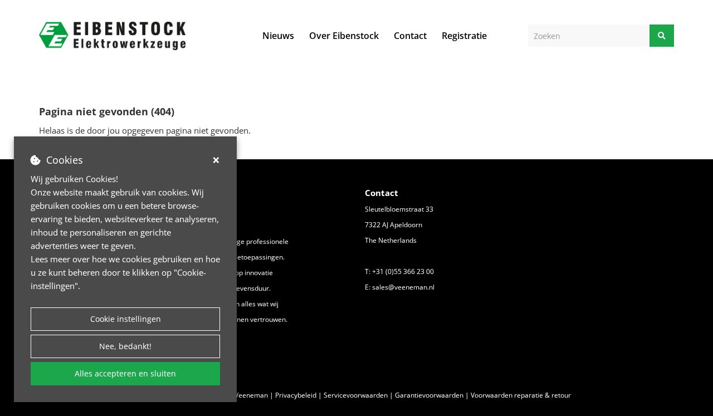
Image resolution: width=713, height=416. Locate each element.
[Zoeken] (661, 36)
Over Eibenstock (344, 36)
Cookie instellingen (125, 319)
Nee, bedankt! (125, 346)
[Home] (112, 36)
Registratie (464, 36)
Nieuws (278, 36)
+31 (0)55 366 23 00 (403, 271)
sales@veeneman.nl (403, 287)
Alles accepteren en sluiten (125, 373)
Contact (410, 36)
